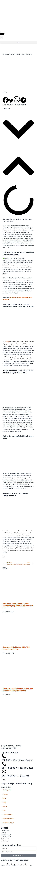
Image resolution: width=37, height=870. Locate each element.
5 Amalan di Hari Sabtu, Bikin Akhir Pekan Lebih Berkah (16, 648)
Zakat (4, 798)
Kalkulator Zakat (7, 814)
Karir (4, 810)
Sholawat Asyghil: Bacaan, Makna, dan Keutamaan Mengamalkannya (18, 690)
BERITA (5, 806)
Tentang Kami (7, 790)
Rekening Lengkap (8, 823)
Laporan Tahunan (8, 818)
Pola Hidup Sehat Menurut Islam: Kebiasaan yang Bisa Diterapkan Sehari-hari (18, 606)
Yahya (8, 342)
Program (5, 794)
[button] (1, 37)
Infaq (4, 802)
